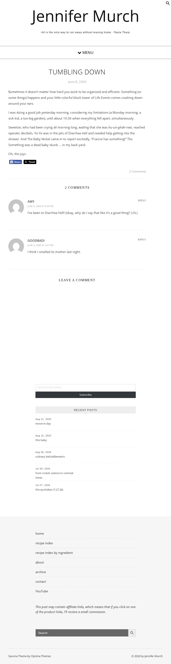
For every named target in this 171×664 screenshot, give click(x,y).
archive (40, 572)
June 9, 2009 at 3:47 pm (40, 245)
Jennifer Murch (85, 16)
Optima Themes (41, 656)
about (39, 562)
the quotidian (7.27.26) (49, 489)
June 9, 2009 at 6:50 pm (40, 206)
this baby (41, 440)
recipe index (44, 543)
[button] (168, 4)
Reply (142, 200)
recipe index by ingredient (54, 553)
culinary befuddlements (50, 456)
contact (40, 581)
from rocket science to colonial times (54, 475)
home (39, 533)
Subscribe (85, 395)
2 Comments (137, 171)
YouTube (41, 591)
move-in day (43, 423)
